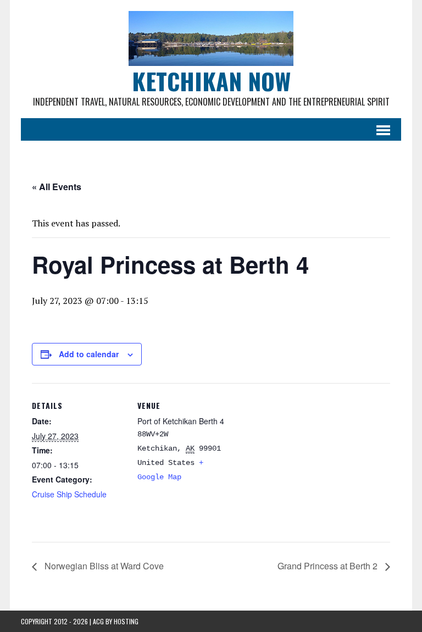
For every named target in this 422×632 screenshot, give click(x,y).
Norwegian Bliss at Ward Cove (103, 565)
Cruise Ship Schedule (69, 494)
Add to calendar (89, 353)
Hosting (126, 621)
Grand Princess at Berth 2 (328, 565)
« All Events (56, 186)
